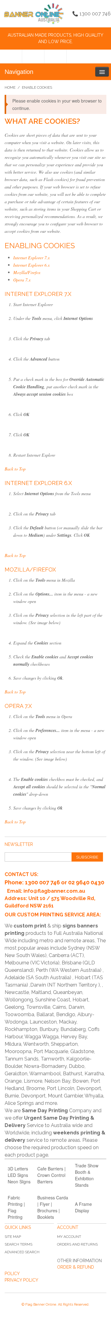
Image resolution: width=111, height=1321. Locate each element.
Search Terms (18, 1244)
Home (10, 87)
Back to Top (15, 469)
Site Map (13, 1236)
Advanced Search (22, 1252)
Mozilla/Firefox (26, 272)
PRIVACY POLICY (21, 1280)
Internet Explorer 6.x (31, 265)
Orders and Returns (77, 1244)
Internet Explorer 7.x (31, 258)
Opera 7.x (22, 280)
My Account (69, 1236)
